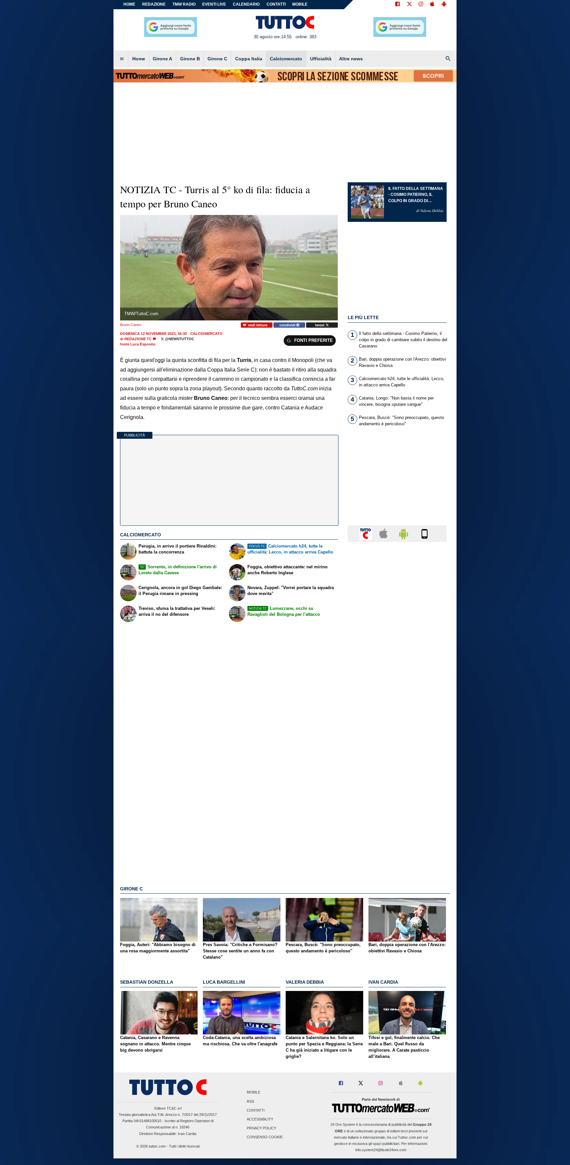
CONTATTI (276, 4)
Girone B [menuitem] (190, 58)
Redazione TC (138, 339)
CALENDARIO (246, 4)
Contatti (256, 1110)
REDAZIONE (154, 4)
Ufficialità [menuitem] (321, 58)
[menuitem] (122, 59)
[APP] (366, 533)
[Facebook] (397, 4)
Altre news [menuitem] (351, 58)
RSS (250, 1101)
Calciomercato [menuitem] (286, 58)
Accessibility (260, 1119)
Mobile (253, 1092)
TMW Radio (184, 4)
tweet (320, 325)
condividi (288, 325)
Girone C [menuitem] (217, 58)
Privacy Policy (261, 1128)
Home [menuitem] (138, 58)
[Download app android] (444, 4)
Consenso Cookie (265, 1137)
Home (129, 4)
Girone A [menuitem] (162, 58)
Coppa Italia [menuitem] (248, 58)
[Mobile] (424, 533)
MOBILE (299, 4)
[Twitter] (409, 4)
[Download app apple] (432, 4)
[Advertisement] (397, 803)
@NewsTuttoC (179, 339)
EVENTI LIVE (214, 4)
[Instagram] (421, 4)
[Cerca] (448, 59)
